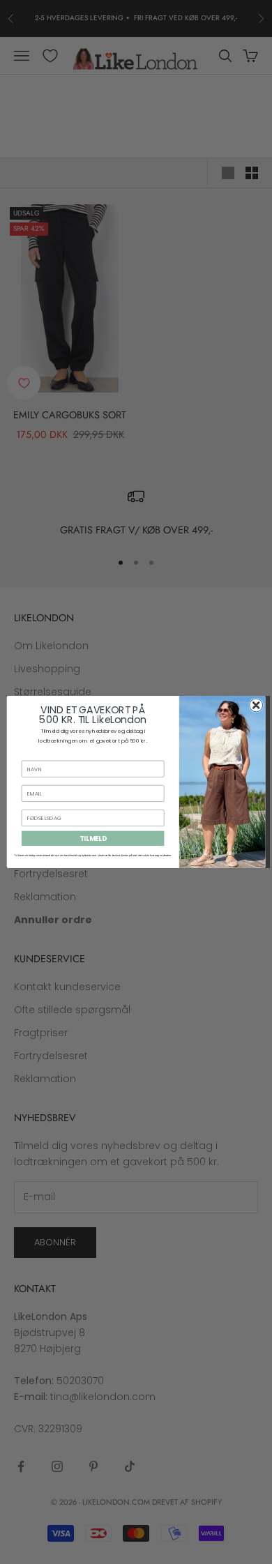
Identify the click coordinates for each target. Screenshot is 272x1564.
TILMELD (93, 838)
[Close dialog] (256, 705)
